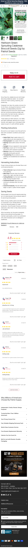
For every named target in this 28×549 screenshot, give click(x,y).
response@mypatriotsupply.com (10, 491)
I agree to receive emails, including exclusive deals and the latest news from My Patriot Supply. (13, 522)
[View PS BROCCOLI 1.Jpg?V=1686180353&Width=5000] (7, 38)
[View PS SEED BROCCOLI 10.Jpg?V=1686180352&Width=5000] (11, 38)
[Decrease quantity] (2, 66)
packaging (10, 265)
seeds (15, 265)
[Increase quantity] (7, 66)
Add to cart (14, 77)
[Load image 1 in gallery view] (14, 22)
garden (4, 269)
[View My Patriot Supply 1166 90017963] (10, 533)
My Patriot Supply (8, 545)
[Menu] (1, 6)
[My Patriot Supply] (14, 6)
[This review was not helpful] (24, 293)
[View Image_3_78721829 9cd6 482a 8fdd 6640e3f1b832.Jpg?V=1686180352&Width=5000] (20, 38)
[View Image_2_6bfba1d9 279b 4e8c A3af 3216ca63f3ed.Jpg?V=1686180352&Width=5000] (16, 38)
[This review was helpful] (21, 293)
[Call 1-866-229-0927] (21, 5)
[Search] (4, 6)
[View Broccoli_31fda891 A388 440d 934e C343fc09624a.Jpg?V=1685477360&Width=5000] (3, 38)
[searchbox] (8, 260)
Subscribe (14, 526)
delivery (4, 265)
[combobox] (20, 272)
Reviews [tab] (12, 227)
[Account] (23, 6)
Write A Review (14, 253)
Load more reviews (14, 389)
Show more (10, 269)
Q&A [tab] (17, 226)
